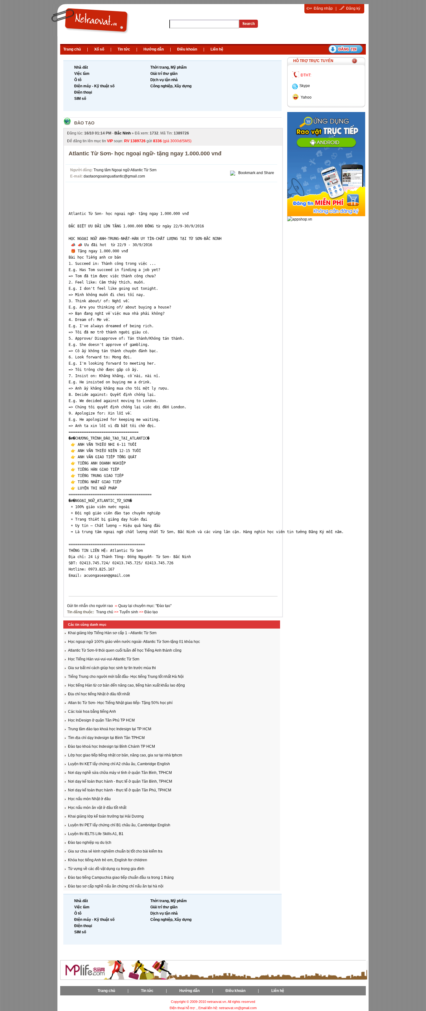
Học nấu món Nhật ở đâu (89, 799)
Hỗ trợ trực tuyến (313, 61)
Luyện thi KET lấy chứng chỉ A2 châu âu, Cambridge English (119, 764)
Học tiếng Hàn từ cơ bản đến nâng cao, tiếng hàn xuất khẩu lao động (126, 685)
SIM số (80, 98)
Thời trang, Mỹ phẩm (168, 67)
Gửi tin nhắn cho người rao (90, 606)
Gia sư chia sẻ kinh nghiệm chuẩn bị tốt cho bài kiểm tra (115, 851)
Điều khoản (187, 49)
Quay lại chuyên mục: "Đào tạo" (145, 606)
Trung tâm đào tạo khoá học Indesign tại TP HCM (109, 729)
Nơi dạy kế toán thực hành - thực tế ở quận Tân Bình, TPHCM (120, 781)
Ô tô (77, 80)
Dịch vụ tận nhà (164, 80)
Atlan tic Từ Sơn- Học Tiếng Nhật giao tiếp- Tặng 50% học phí (120, 703)
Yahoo (306, 97)
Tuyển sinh (128, 612)
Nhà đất (81, 67)
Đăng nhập (323, 8)
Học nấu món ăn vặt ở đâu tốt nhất (97, 807)
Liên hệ (217, 49)
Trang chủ (72, 49)
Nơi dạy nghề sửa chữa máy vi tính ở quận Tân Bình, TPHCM (120, 772)
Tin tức (124, 49)
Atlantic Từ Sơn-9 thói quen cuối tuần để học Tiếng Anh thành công (125, 650)
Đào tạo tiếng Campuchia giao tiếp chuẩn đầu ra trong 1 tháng (121, 877)
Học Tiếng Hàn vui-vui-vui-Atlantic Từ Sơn (103, 659)
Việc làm (82, 73)
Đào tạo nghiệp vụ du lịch (89, 842)
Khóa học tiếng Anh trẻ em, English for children (107, 860)
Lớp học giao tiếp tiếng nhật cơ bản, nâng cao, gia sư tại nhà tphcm (125, 755)
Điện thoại (83, 92)
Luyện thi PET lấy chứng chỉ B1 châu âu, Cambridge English (119, 825)
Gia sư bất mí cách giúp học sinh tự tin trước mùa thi (112, 668)
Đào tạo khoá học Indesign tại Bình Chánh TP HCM (111, 746)
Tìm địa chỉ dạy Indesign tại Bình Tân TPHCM (106, 738)
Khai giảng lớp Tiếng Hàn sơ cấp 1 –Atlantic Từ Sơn (112, 633)
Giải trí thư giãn (163, 73)
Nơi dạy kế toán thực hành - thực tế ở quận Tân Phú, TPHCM (119, 790)
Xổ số (99, 49)
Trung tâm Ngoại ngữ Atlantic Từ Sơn (125, 170)
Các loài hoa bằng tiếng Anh (92, 711)
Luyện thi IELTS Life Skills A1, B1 (95, 834)
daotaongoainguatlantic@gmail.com (114, 176)
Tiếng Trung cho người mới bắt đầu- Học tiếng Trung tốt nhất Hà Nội (126, 676)
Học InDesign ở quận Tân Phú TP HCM (101, 720)
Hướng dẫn (153, 49)
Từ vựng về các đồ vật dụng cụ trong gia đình (106, 869)
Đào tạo (84, 122)
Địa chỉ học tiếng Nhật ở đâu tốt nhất (99, 694)
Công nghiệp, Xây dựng (170, 86)
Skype (304, 86)
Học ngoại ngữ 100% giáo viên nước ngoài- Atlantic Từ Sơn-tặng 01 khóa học (134, 641)
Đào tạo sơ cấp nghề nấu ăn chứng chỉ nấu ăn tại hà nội (115, 886)
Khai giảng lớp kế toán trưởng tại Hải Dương (106, 816)
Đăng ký (353, 8)
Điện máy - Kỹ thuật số (94, 86)
